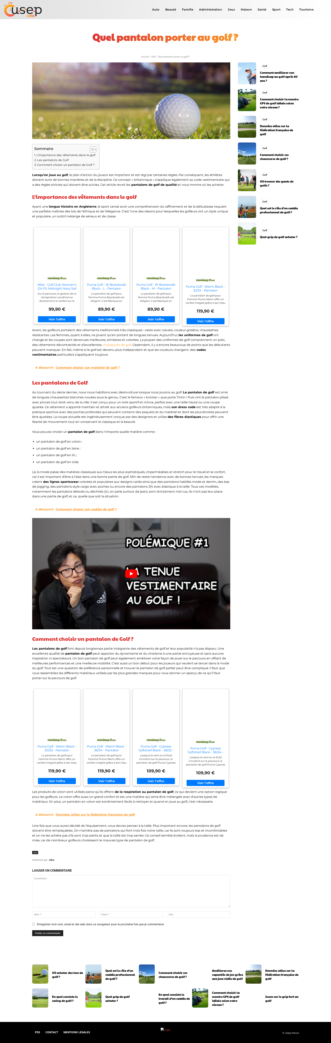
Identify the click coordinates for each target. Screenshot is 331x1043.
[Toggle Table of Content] (91, 149)
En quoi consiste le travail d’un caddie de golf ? (174, 998)
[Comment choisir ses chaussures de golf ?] (247, 153)
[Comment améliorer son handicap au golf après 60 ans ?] (247, 73)
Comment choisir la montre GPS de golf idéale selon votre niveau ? (279, 103)
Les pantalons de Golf (53, 160)
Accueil (145, 56)
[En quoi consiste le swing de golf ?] (40, 998)
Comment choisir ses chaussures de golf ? (274, 157)
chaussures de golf (116, 345)
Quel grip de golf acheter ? (278, 237)
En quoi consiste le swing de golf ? (65, 999)
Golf (153, 56)
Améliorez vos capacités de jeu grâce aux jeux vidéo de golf (227, 974)
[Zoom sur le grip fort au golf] (254, 998)
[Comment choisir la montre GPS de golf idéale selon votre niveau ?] (247, 100)
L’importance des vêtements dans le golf (66, 155)
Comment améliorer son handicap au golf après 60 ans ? (278, 76)
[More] (215, 50)
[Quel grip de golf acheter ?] (247, 234)
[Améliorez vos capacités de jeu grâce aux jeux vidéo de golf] (200, 974)
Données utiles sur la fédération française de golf (276, 130)
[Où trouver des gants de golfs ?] (247, 180)
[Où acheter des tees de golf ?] (40, 974)
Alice (51, 859)
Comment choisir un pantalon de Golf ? (66, 165)
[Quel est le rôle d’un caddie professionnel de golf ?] (247, 207)
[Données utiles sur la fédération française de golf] (247, 127)
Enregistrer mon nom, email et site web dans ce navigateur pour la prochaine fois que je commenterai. (100, 924)
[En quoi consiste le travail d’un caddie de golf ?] (147, 998)
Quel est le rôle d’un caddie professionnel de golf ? (279, 210)
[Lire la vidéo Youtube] (131, 573)
